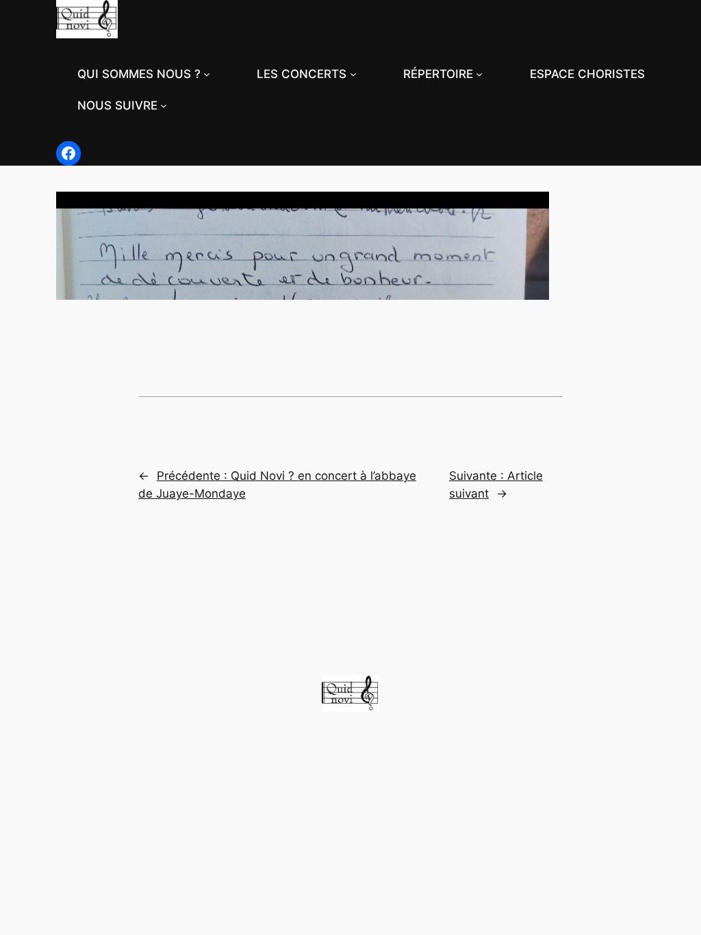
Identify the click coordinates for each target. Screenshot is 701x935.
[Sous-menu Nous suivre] (163, 105)
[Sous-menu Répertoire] (479, 74)
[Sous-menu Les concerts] (353, 74)
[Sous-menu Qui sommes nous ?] (206, 74)
